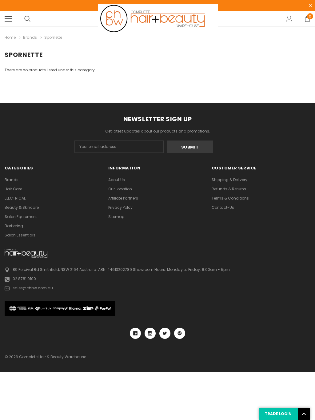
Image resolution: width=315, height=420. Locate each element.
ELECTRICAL (15, 198)
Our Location (120, 189)
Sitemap (116, 216)
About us (116, 179)
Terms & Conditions (230, 198)
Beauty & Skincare (22, 207)
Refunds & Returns (229, 189)
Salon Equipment (21, 216)
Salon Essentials (20, 235)
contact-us (223, 207)
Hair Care (13, 189)
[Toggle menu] (8, 18)
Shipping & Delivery (229, 179)
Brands (11, 179)
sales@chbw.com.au (33, 288)
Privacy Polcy (120, 207)
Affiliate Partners (123, 198)
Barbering (14, 225)
